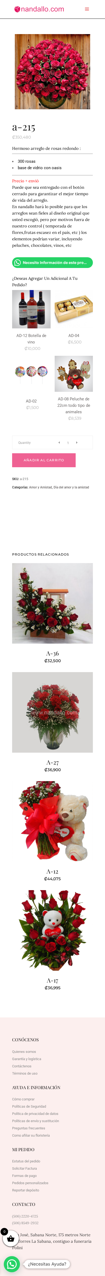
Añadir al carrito (44, 460)
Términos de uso (24, 1073)
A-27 (53, 762)
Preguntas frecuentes (28, 1128)
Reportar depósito (25, 1190)
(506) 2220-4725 (25, 1216)
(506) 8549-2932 (25, 1223)
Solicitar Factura (24, 1168)
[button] (12, 1264)
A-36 (52, 653)
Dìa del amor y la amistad (71, 487)
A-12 (52, 871)
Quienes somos (24, 1052)
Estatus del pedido (26, 1161)
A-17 (52, 980)
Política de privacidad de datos (35, 1114)
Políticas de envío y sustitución (35, 1121)
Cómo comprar (23, 1099)
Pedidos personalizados (30, 1183)
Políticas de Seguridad (29, 1106)
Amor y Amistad (40, 487)
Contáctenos (22, 1066)
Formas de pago (24, 1176)
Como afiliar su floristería (31, 1135)
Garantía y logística (26, 1059)
